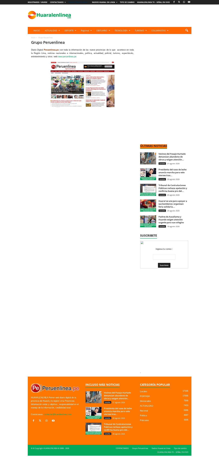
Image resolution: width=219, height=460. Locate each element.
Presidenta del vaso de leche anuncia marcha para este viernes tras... (172, 172)
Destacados (145, 401)
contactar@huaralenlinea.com (58, 414)
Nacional (144, 410)
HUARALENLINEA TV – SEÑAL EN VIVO (153, 2)
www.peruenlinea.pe (67, 56)
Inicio (33, 37)
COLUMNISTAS (158, 30)
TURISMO (139, 30)
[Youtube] (189, 2)
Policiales (144, 420)
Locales (162, 163)
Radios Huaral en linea (103, 2)
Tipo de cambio (127, 2)
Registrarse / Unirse (37, 2)
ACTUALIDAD (51, 30)
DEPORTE (68, 30)
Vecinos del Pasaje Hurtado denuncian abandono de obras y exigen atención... (172, 156)
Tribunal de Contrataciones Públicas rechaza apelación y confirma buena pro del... (173, 188)
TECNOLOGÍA (121, 30)
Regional (85, 30)
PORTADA (145, 396)
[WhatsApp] (184, 2)
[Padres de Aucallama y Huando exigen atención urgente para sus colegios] (148, 221)
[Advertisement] (133, 15)
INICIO (37, 30)
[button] (186, 30)
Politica (143, 415)
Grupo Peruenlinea (77, 2)
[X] (179, 2)
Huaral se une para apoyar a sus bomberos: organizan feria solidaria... (173, 204)
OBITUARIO (101, 30)
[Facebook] (174, 2)
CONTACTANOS (56, 2)
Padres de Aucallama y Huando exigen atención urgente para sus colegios (171, 219)
